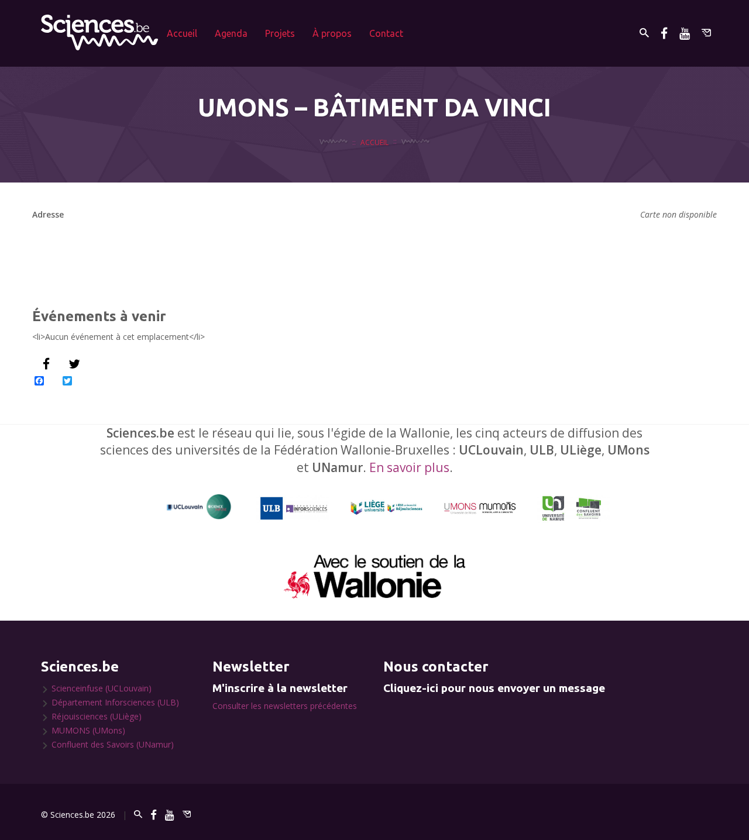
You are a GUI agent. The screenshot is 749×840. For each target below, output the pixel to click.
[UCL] (199, 507)
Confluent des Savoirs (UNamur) (112, 744)
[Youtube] (685, 33)
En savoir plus (409, 467)
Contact (386, 33)
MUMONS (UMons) (88, 730)
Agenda (231, 33)
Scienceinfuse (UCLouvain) (101, 688)
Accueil (182, 33)
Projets (280, 33)
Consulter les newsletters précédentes (284, 705)
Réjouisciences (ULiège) (96, 716)
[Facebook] (664, 33)
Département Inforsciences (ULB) (115, 702)
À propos (332, 33)
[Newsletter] (706, 33)
